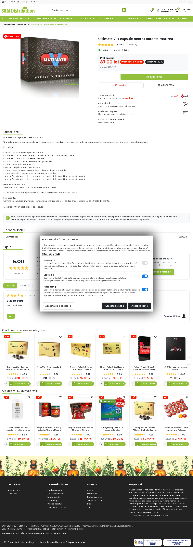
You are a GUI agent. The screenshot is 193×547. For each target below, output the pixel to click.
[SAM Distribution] (18, 10)
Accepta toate (140, 306)
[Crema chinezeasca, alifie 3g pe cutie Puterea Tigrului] (175, 409)
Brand (182, 18)
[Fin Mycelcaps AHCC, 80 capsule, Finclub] (112, 409)
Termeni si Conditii (12, 533)
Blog (89, 504)
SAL (89, 507)
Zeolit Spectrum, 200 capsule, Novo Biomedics (17, 428)
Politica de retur (54, 504)
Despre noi (92, 493)
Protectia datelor (95, 497)
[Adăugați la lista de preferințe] (29, 336)
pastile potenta (77, 542)
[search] (124, 10)
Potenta (86, 18)
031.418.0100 (167, 85)
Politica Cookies (52, 533)
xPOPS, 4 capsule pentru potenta (175, 368)
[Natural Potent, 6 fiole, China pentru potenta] (80, 348)
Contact (91, 490)
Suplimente (45, 18)
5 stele (24, 285)
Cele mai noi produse (56, 507)
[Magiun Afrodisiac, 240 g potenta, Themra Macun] (49, 409)
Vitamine (66, 18)
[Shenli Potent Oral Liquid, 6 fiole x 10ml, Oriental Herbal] (112, 348)
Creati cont (13, 493)
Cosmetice (131, 18)
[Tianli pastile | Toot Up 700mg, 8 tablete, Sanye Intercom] (17, 348)
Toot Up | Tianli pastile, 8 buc (49, 368)
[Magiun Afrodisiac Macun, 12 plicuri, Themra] (80, 409)
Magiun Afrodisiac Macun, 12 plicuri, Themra (80, 428)
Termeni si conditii (95, 500)
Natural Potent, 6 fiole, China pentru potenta (81, 368)
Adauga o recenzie (161, 272)
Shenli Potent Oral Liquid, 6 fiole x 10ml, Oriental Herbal (112, 368)
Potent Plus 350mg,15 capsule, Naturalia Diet (144, 368)
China (113, 123)
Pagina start (9, 25)
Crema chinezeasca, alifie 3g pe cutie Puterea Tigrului (175, 428)
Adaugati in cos (22, 384)
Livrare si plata (53, 497)
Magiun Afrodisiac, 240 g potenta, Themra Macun (49, 428)
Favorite (121, 85)
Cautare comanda (55, 493)
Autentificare (14, 490)
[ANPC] (148, 542)
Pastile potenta (24, 25)
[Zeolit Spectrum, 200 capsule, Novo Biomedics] (17, 409)
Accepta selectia (114, 306)
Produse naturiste (16, 18)
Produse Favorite (54, 490)
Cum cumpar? (53, 500)
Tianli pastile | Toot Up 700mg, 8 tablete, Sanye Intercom (17, 368)
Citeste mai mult (51, 254)
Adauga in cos (154, 76)
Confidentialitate (32, 533)
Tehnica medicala (159, 18)
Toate (10, 285)
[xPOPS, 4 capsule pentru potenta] (175, 348)
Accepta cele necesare (58, 306)
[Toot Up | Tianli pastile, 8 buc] (49, 348)
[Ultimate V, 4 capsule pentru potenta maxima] (50, 66)
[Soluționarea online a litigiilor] (177, 542)
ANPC (65, 533)
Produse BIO (108, 18)
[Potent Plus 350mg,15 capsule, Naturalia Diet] (144, 348)
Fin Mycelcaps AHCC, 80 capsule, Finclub (112, 428)
